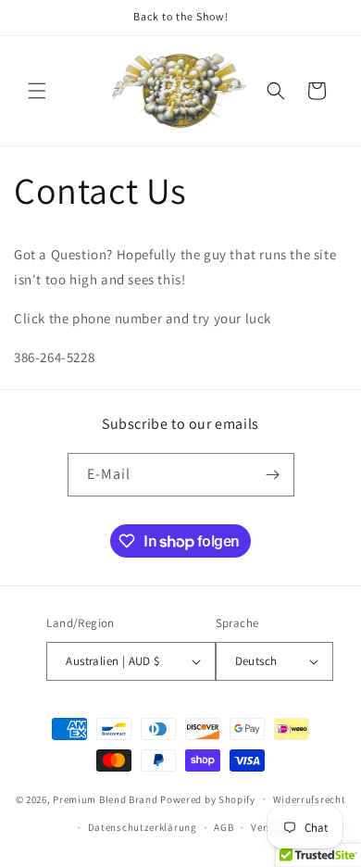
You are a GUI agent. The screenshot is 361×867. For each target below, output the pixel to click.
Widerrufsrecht (309, 799)
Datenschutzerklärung (142, 827)
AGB (223, 827)
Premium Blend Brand (105, 798)
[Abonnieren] (273, 474)
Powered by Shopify (207, 798)
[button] (37, 90)
